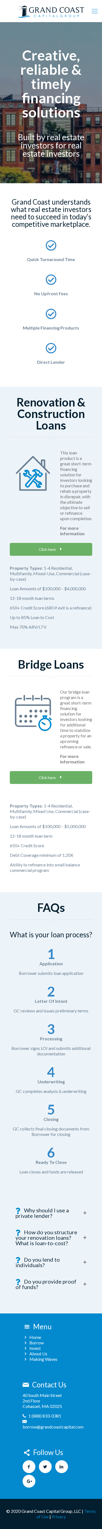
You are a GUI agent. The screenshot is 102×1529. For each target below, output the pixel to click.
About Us (38, 1353)
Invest (35, 1348)
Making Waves (43, 1359)
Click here (48, 549)
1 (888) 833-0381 (44, 1415)
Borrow (36, 1342)
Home (35, 1337)
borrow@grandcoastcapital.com (53, 1426)
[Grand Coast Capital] (51, 11)
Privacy (59, 1516)
